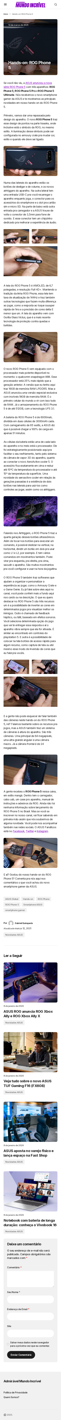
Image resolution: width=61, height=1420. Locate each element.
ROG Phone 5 (12, 904)
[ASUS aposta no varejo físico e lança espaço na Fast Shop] (30, 1122)
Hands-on (28, 899)
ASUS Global (11, 899)
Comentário (14, 1267)
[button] (5, 4)
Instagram (42, 831)
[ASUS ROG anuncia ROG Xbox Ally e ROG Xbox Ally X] (30, 982)
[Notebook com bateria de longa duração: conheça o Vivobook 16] (30, 1191)
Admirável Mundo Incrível (22, 1381)
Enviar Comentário (21, 1354)
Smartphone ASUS (32, 904)
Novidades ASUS (14, 934)
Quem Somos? (11, 1397)
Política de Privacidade (16, 1392)
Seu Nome (13, 1292)
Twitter (30, 831)
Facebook (19, 831)
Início (6, 14)
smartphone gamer (15, 910)
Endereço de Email (18, 1309)
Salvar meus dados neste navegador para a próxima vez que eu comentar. (30, 1344)
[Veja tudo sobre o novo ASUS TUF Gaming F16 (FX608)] (30, 1052)
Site (9, 1326)
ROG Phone (43, 899)
